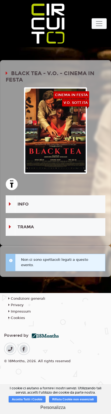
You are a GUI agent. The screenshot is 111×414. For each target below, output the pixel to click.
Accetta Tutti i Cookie (27, 399)
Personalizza (52, 407)
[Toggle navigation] (99, 23)
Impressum (20, 311)
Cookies (17, 318)
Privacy (16, 305)
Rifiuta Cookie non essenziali (73, 399)
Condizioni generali (27, 298)
